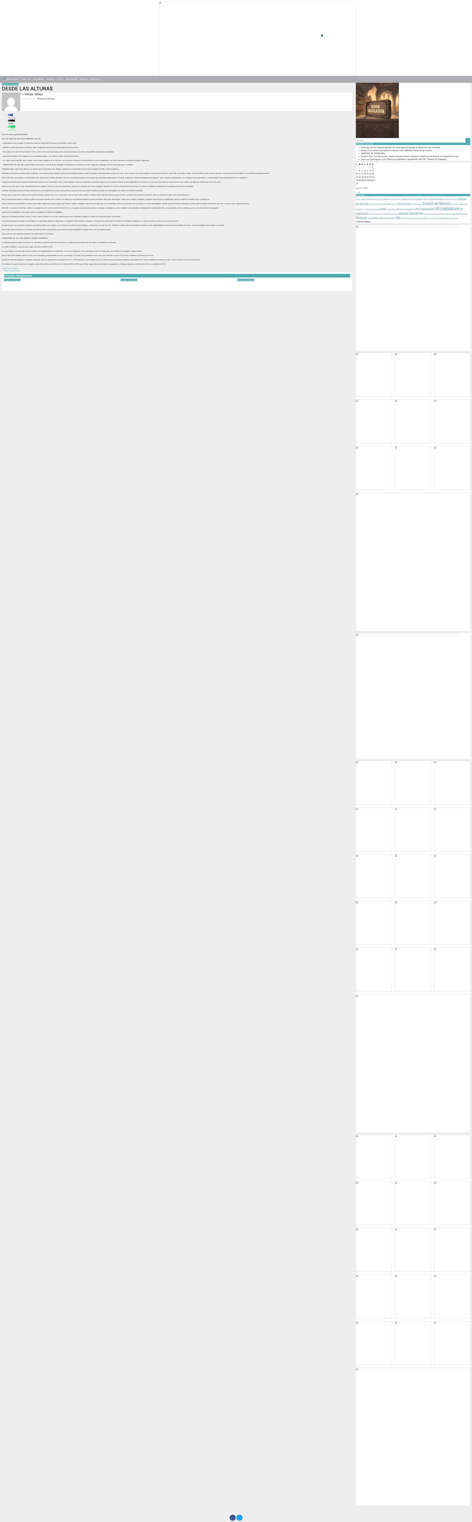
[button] (467, 79)
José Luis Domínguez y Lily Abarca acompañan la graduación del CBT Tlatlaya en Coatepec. (404, 159)
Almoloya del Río (367, 199)
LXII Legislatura (423, 209)
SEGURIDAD (38, 79)
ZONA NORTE (12, 79)
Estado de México (436, 204)
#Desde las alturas (45, 98)
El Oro (394, 204)
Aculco (358, 199)
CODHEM (419, 199)
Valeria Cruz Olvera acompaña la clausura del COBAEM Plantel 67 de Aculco (396, 150)
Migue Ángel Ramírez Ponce (456, 214)
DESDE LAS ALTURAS (10, 268)
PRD (393, 218)
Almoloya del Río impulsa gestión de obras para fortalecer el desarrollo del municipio (400, 147)
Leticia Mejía (391, 209)
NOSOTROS (94, 79)
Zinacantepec (454, 218)
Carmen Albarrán (394, 199)
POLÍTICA (50, 79)
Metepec (427, 214)
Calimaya (385, 199)
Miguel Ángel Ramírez (437, 214)
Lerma (382, 209)
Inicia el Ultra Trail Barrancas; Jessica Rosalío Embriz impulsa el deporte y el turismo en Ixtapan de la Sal (409, 156)
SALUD (60, 79)
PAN (376, 218)
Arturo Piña (378, 199)
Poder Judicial (384, 218)
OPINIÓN (83, 79)
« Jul (358, 192)
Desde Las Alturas (10, 84)
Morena (361, 218)
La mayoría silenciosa (370, 209)
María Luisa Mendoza (391, 214)
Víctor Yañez (34, 94)
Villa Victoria (444, 218)
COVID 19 (426, 199)
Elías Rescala (404, 203)
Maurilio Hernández (411, 213)
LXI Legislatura (446, 209)
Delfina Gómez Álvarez (451, 199)
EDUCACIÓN (71, 79)
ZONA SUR (26, 79)
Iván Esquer (454, 204)
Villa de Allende (433, 218)
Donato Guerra (374, 204)
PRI (398, 218)
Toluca (425, 218)
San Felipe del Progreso (414, 218)
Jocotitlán (359, 209)
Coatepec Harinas (407, 199)
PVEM (403, 218)
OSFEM (370, 218)
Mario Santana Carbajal (376, 214)
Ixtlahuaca (463, 204)
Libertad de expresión (405, 209)
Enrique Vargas (417, 204)
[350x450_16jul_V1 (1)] (377, 110)
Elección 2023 (385, 204)
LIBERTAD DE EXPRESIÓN (373, 153)
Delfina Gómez (436, 199)
